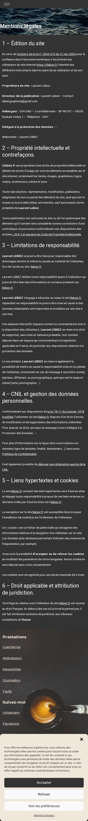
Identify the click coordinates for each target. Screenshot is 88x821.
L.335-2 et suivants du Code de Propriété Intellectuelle (46, 234)
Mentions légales (44, 815)
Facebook (11, 724)
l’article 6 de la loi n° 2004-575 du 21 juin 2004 (46, 54)
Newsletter (12, 669)
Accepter (44, 782)
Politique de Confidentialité (19, 454)
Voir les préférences (44, 806)
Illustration (12, 680)
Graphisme (12, 647)
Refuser (44, 794)
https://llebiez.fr (47, 64)
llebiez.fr (36, 266)
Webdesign (12, 658)
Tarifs (7, 691)
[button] (81, 739)
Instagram (11, 712)
